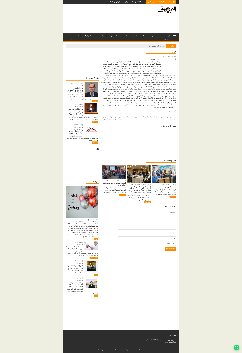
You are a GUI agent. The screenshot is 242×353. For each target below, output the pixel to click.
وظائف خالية (166, 40)
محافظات (142, 36)
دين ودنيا (110, 36)
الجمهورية (163, 56)
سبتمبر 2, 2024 (120, 180)
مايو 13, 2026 (171, 184)
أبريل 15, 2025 (78, 83)
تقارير (168, 36)
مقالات (125, 36)
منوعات (102, 36)
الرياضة (118, 36)
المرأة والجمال (86, 36)
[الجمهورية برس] (174, 35)
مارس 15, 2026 (78, 261)
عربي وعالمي (152, 36)
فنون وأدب (133, 36)
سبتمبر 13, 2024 (145, 184)
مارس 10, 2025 (78, 104)
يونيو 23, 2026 (93, 219)
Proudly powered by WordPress (108, 350)
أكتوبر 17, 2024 (78, 125)
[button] (236, 347)
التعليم (77, 36)
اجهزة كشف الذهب (165, 340)
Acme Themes (139, 350)
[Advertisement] (103, 19)
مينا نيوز (173, 340)
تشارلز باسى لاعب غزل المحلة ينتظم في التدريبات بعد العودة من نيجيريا (158, 118)
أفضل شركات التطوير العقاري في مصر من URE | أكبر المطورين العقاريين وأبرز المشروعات (122, 2)
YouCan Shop (155, 340)
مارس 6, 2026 (78, 278)
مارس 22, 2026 (78, 242)
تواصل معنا (173, 335)
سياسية (161, 36)
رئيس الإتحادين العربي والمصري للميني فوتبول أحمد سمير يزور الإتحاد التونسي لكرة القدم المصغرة (119, 118)
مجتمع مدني (172, 111)
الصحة (95, 36)
